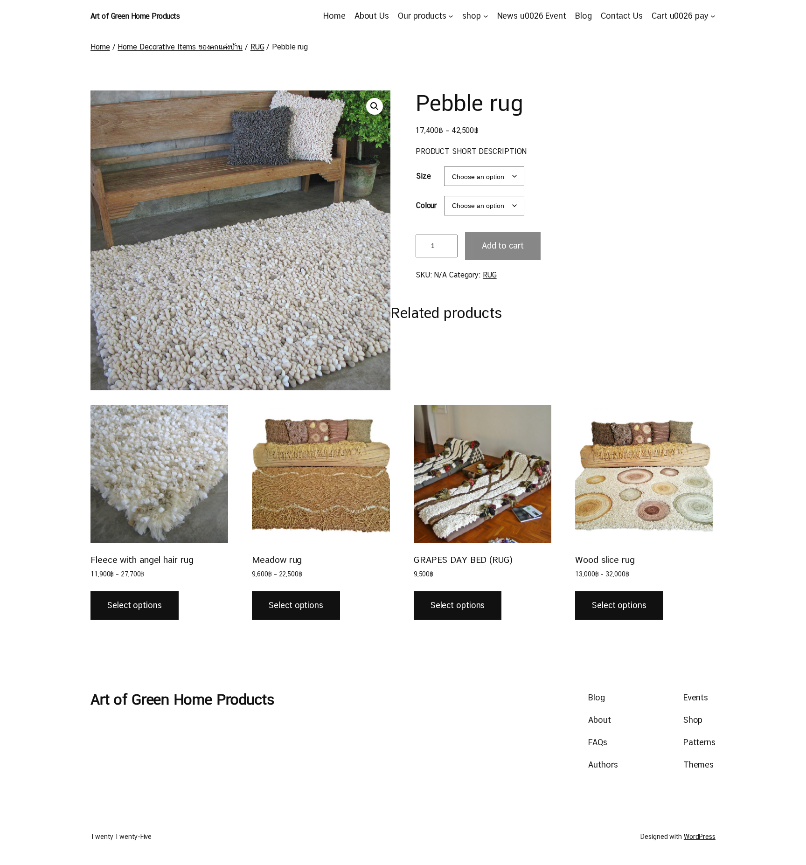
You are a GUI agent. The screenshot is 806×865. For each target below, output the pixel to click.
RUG (257, 46)
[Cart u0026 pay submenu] (713, 16)
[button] (374, 106)
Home (100, 46)
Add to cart (503, 245)
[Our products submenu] (450, 16)
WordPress (700, 836)
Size (423, 176)
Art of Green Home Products (135, 16)
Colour (426, 205)
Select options (134, 605)
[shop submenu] (485, 16)
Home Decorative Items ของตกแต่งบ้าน (180, 46)
